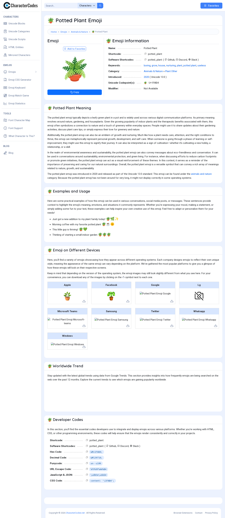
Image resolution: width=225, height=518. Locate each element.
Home (54, 31)
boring (147, 65)
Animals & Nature (79, 31)
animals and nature (201, 173)
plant (179, 65)
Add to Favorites (76, 48)
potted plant (189, 65)
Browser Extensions (183, 513)
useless (201, 65)
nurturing (171, 65)
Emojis (64, 31)
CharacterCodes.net (75, 513)
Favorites (213, 5)
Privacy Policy (211, 513)
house (161, 65)
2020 (146, 77)
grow (154, 65)
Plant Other (171, 71)
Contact (198, 513)
